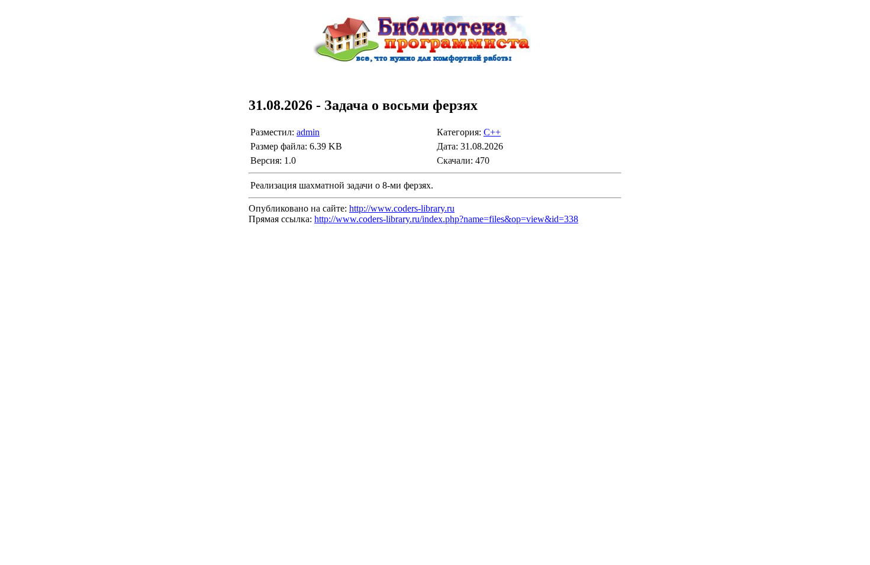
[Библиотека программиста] (435, 72)
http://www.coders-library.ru (402, 208)
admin (308, 132)
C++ (492, 132)
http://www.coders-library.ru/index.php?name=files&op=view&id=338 (446, 219)
